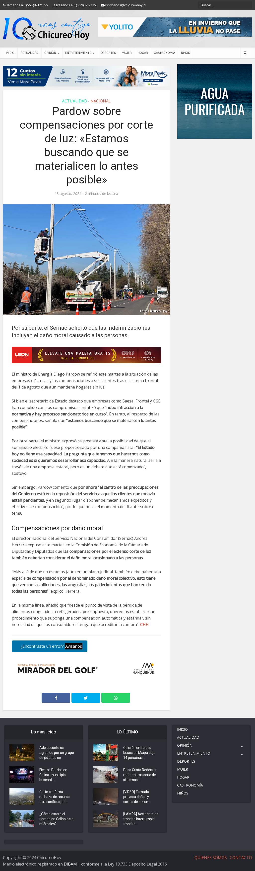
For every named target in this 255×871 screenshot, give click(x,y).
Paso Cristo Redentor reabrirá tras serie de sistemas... (140, 775)
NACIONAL (100, 101)
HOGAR (143, 53)
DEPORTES (108, 53)
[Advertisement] (214, 154)
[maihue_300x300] (214, 101)
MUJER (127, 53)
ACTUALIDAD (29, 53)
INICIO (10, 53)
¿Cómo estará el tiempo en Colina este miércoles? (56, 819)
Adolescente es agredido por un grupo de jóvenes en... (56, 753)
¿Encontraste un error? (51, 646)
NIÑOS (185, 53)
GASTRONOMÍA (164, 53)
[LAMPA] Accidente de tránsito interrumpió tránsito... (140, 819)
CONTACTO (241, 857)
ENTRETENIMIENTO (78, 53)
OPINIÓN (50, 53)
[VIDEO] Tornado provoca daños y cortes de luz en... (136, 797)
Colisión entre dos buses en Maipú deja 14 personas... (139, 753)
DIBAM (70, 864)
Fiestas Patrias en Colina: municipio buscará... (53, 775)
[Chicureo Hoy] (46, 28)
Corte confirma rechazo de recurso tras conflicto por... (54, 797)
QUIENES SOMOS (210, 857)
